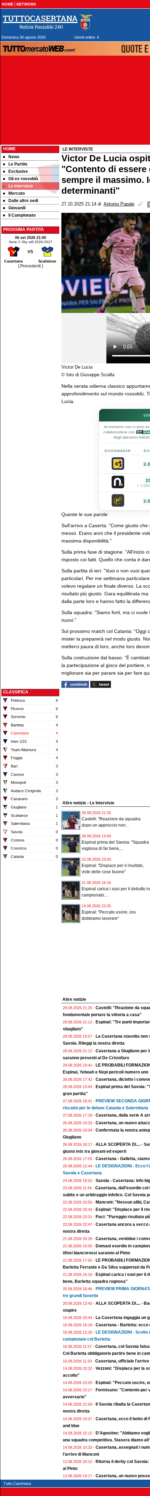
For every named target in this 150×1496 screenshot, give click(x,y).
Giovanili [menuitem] (16, 208)
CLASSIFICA (15, 692)
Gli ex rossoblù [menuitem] (23, 178)
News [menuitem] (14, 156)
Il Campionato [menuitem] (22, 215)
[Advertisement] (30, 374)
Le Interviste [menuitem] (20, 186)
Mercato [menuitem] (16, 193)
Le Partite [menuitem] (18, 164)
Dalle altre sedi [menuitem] (23, 200)
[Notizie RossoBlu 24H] (47, 22)
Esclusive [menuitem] (18, 171)
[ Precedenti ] (30, 266)
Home (9, 148)
